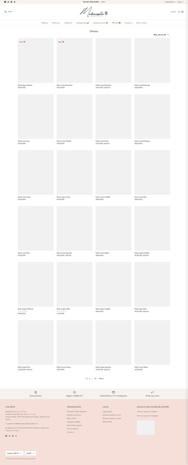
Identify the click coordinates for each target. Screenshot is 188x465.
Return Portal (71, 418)
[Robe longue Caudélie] (113, 284)
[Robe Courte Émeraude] (152, 60)
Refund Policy (107, 422)
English (180, 2)
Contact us (128, 23)
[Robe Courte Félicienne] (113, 60)
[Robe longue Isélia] (152, 284)
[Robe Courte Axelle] (36, 172)
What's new (56, 23)
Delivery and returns (74, 415)
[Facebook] (5, 2)
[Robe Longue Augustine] (113, 342)
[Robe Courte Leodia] (113, 116)
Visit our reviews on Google (147, 411)
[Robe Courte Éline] (36, 228)
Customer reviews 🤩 (100, 23)
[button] (23, 311)
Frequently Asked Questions (77, 411)
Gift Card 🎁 (116, 23)
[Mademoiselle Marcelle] (94, 12)
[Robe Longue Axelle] (74, 284)
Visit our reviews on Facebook (147, 416)
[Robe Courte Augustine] (74, 228)
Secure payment (72, 428)
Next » (101, 378)
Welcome (45, 23)
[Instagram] (8, 2)
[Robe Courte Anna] (36, 116)
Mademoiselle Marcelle (16, 459)
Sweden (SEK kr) (169, 2)
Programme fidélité (73, 422)
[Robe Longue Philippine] (36, 284)
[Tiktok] (14, 2)
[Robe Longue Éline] (36, 342)
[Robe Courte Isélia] (152, 172)
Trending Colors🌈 (82, 23)
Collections (68, 23)
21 (95, 378)
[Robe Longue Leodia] (74, 172)
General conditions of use (112, 415)
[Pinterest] (11, 2)
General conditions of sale (112, 418)
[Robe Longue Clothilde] (152, 228)
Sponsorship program (74, 425)
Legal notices (107, 411)
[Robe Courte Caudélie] (113, 172)
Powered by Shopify (29, 459)
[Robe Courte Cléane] (152, 342)
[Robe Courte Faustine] (74, 342)
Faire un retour (141, 23)
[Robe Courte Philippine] (152, 116)
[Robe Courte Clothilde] (74, 116)
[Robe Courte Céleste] (113, 228)
